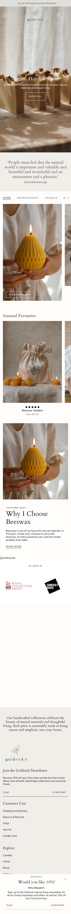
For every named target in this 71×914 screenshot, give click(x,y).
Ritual (6, 867)
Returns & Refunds (13, 817)
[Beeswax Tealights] (32, 362)
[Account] (58, 15)
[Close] (65, 879)
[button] (12, 15)
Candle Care (10, 835)
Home (6, 861)
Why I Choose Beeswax (27, 517)
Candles (7, 855)
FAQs (6, 823)
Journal (7, 829)
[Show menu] (4, 15)
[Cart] (66, 15)
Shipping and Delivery (15, 810)
